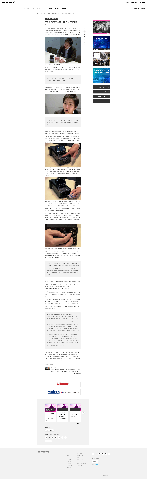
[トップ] (37, 13)
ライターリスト (77, 373)
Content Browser (55, 324)
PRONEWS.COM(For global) (139, 8)
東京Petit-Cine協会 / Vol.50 (52, 18)
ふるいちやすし (54, 367)
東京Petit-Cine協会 (50, 430)
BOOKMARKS (134, 2)
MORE (78, 423)
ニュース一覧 (101, 87)
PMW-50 (69, 119)
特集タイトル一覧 (101, 96)
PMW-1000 (72, 338)
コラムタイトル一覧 (102, 91)
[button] (83, 413)
